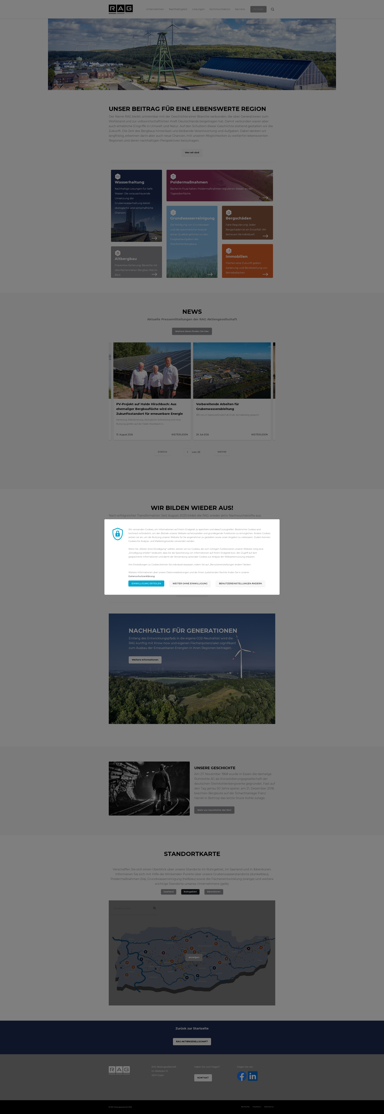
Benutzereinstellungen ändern (240, 583)
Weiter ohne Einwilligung (190, 583)
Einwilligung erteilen (146, 583)
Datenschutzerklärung (141, 576)
